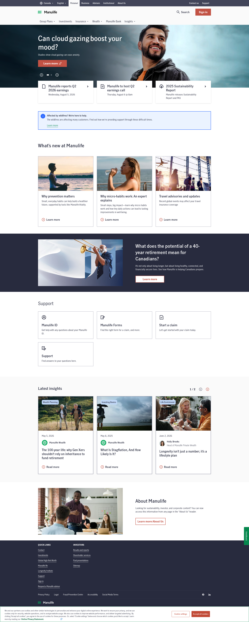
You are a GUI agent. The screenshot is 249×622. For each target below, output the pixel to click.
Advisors (96, 3)
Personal (74, 3)
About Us (122, 3)
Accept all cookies (200, 614)
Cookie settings (180, 614)
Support (205, 3)
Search (185, 12)
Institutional (108, 3)
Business (85, 3)
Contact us (194, 3)
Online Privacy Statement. (40, 619)
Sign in (203, 12)
